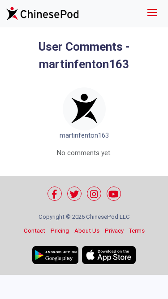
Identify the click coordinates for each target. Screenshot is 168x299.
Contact (34, 230)
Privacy (114, 230)
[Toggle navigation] (152, 13)
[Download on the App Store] (109, 255)
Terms (137, 230)
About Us (86, 230)
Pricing (60, 230)
